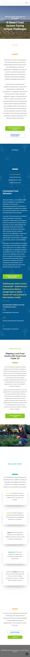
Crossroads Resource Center (13, 231)
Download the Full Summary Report (15, 135)
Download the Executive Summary (15, 128)
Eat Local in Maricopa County (15, 416)
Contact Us (15, 637)
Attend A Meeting (15, 632)
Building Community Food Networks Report (12, 276)
